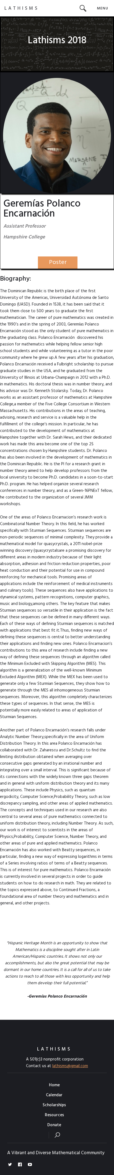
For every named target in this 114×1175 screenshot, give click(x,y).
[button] (102, 8)
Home (54, 1085)
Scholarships (54, 1105)
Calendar (54, 1095)
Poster (58, 262)
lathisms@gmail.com (70, 1066)
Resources (54, 1115)
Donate (54, 1125)
